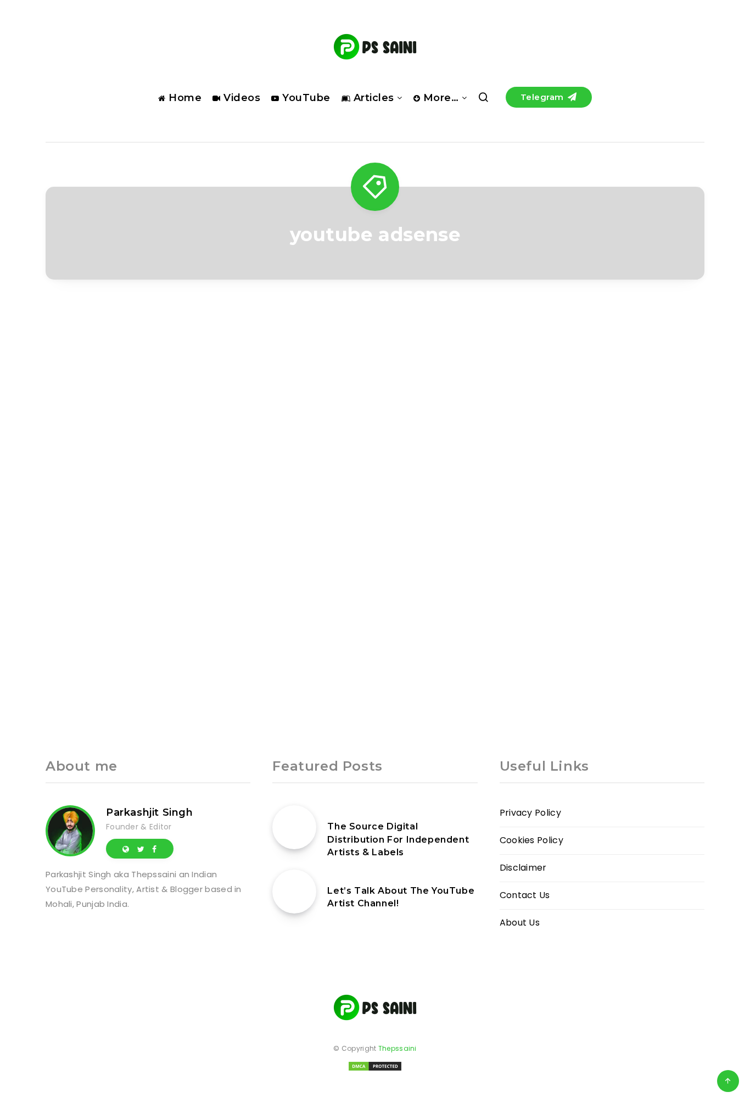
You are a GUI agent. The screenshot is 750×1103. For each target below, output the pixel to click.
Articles (372, 98)
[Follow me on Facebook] (154, 848)
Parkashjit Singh (149, 812)
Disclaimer (523, 867)
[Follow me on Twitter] (140, 848)
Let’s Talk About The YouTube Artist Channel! (400, 897)
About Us (520, 922)
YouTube (305, 98)
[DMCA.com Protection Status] (375, 1070)
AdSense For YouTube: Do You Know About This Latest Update (148, 523)
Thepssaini (397, 1048)
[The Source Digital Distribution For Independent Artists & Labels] (294, 827)
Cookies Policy (531, 840)
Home (184, 98)
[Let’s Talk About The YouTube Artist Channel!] (294, 891)
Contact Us (525, 895)
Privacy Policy (530, 812)
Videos (240, 98)
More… (439, 98)
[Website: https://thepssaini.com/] (125, 848)
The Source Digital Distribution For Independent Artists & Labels (398, 839)
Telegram (543, 97)
